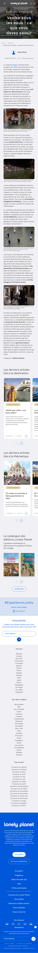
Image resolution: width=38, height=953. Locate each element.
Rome (19, 738)
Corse (19, 712)
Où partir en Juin (19, 779)
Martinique (19, 724)
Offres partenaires (19, 888)
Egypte (19, 666)
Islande (19, 675)
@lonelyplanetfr (20, 611)
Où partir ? (19, 871)
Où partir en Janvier (19, 767)
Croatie (19, 656)
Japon (19, 680)
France (19, 668)
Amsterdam (19, 704)
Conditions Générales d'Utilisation (18, 945)
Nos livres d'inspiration (19, 861)
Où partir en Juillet (19, 781)
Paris (19, 731)
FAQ (19, 884)
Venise (15, 65)
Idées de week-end (19, 879)
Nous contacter (19, 912)
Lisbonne (19, 714)
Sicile (19, 743)
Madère (19, 752)
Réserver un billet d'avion (19, 903)
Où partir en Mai (19, 777)
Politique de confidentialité (24, 943)
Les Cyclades (19, 709)
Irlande (19, 673)
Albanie (19, 654)
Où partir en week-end (19, 796)
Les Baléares (19, 748)
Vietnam (19, 755)
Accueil (3, 43)
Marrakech (19, 726)
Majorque (19, 721)
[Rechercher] (31, 3)
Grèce (19, 670)
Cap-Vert (19, 658)
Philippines (19, 685)
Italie (19, 678)
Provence (19, 736)
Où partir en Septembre (19, 786)
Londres (19, 716)
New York (19, 728)
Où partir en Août (19, 784)
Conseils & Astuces (19, 12)
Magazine (11, 43)
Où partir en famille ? (19, 803)
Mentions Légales (9, 943)
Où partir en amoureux (19, 798)
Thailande (19, 692)
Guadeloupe (19, 719)
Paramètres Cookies (28, 948)
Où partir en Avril (19, 774)
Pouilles (19, 733)
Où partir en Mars (19, 772)
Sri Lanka (19, 690)
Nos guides (19, 854)
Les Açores (19, 745)
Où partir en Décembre (19, 793)
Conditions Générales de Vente (12, 948)
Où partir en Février (19, 769)
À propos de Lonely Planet (19, 895)
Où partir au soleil (19, 801)
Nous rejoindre (19, 908)
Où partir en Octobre (19, 789)
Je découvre (19, 589)
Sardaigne (19, 740)
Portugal (19, 687)
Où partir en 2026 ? (19, 805)
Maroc (19, 682)
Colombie (19, 663)
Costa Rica (19, 661)
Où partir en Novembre (19, 791)
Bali (19, 707)
